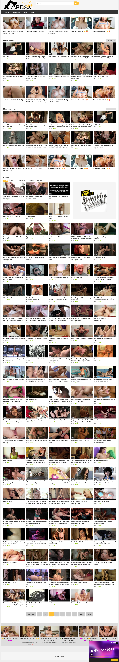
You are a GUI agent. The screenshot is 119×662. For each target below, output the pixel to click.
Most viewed (21, 180)
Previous (31, 614)
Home (7, 12)
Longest (31, 180)
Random (39, 180)
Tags (25, 12)
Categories (16, 12)
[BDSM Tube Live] (18, 5)
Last (89, 614)
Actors (33, 12)
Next (81, 614)
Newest (5, 180)
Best (12, 180)
